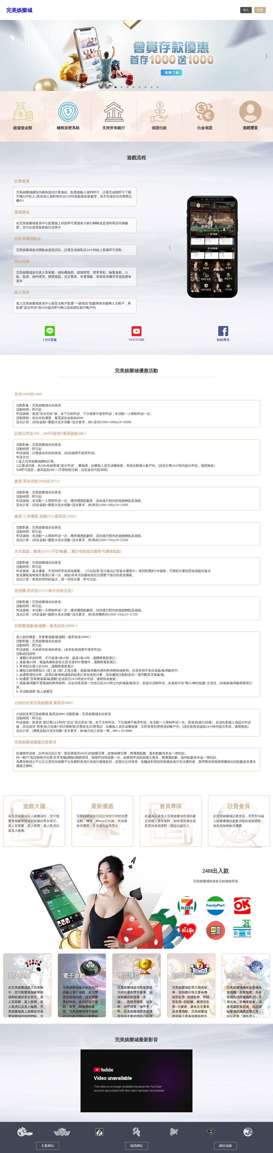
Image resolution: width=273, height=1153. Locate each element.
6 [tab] (145, 87)
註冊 (260, 10)
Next (267, 55)
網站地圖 (225, 1145)
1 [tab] (116, 87)
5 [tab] (139, 87)
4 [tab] (134, 87)
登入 (246, 10)
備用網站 (136, 1145)
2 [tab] (122, 87)
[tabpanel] (136, 55)
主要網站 (47, 1145)
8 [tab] (157, 87)
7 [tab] (151, 87)
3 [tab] (128, 87)
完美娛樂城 (19, 10)
